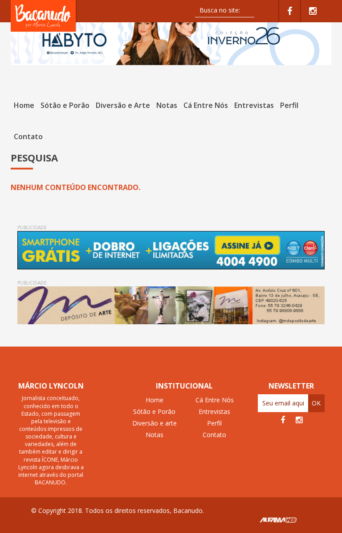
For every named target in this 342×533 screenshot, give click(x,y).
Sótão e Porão (65, 105)
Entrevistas (254, 105)
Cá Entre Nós (205, 105)
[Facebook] (289, 11)
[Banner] (171, 40)
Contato (28, 136)
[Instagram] (313, 11)
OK (316, 403)
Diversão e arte (154, 423)
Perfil (289, 105)
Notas (166, 105)
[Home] (44, 15)
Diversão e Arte (123, 105)
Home (24, 105)
